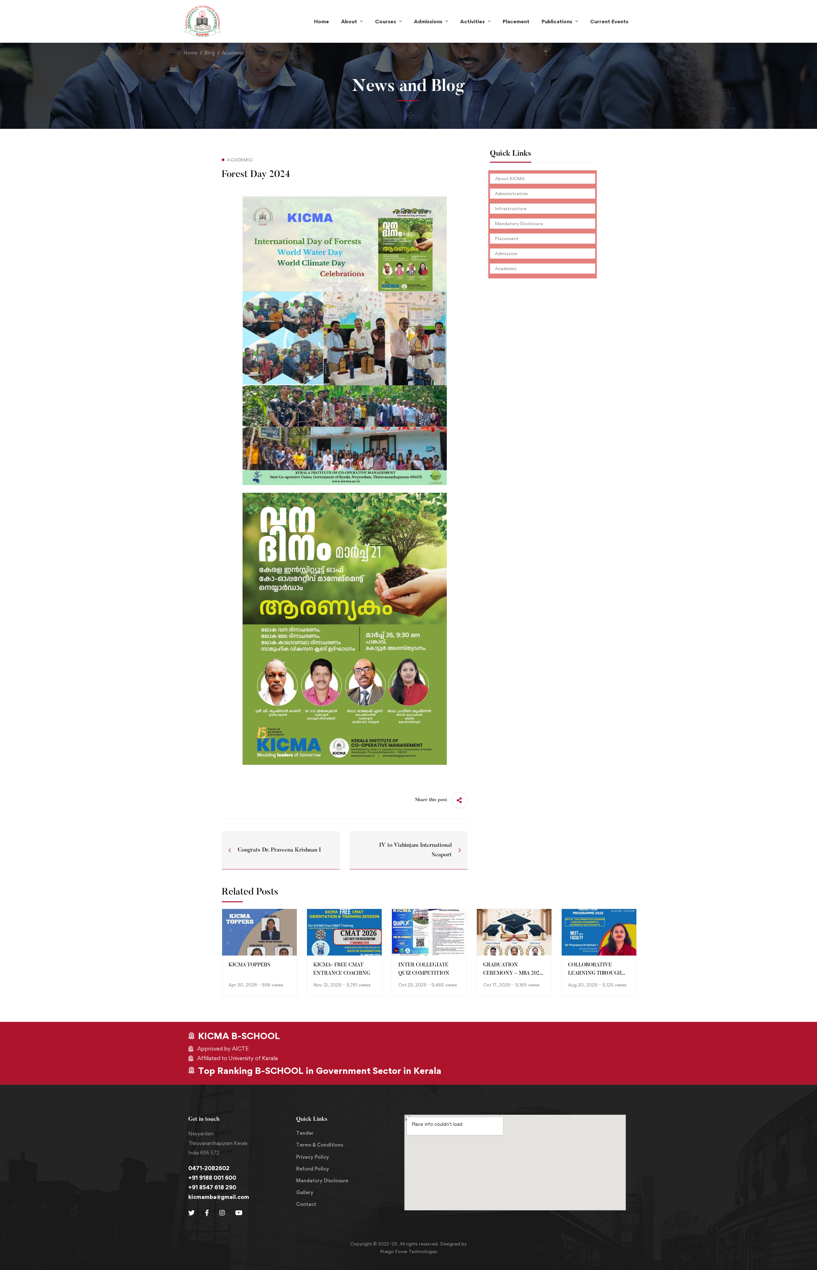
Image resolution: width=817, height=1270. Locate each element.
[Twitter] (191, 1213)
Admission (506, 253)
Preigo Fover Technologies (408, 1251)
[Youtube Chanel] (239, 1213)
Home (190, 53)
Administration (511, 193)
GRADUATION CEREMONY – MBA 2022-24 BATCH (513, 974)
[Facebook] (207, 1213)
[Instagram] (222, 1213)
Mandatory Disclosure (519, 223)
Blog (209, 53)
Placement (507, 238)
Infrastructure (511, 208)
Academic (233, 53)
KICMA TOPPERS (249, 965)
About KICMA (510, 178)
